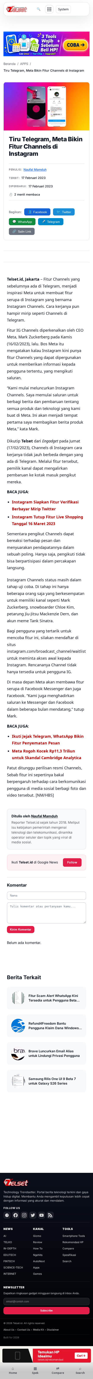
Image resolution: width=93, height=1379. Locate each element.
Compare (68, 1248)
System (63, 9)
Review (37, 1242)
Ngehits (37, 1255)
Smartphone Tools (74, 1236)
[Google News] (6, 1215)
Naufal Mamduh (35, 169)
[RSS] (50, 1215)
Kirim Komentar (20, 929)
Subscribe (46, 1310)
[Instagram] (24, 1215)
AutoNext (39, 1261)
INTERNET (9, 1273)
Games (37, 1273)
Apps (36, 1267)
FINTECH (9, 1261)
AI (4, 1236)
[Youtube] (41, 1215)
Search (67, 1261)
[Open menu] (49, 9)
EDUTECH (9, 1255)
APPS (24, 64)
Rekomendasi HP (73, 1242)
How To (37, 1248)
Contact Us (23, 1329)
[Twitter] (32, 1215)
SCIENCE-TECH (13, 1267)
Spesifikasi (69, 1255)
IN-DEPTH (9, 1248)
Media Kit (38, 1329)
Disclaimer (53, 1329)
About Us (8, 1329)
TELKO (7, 1242)
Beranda (9, 64)
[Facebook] (15, 1215)
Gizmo (37, 1236)
